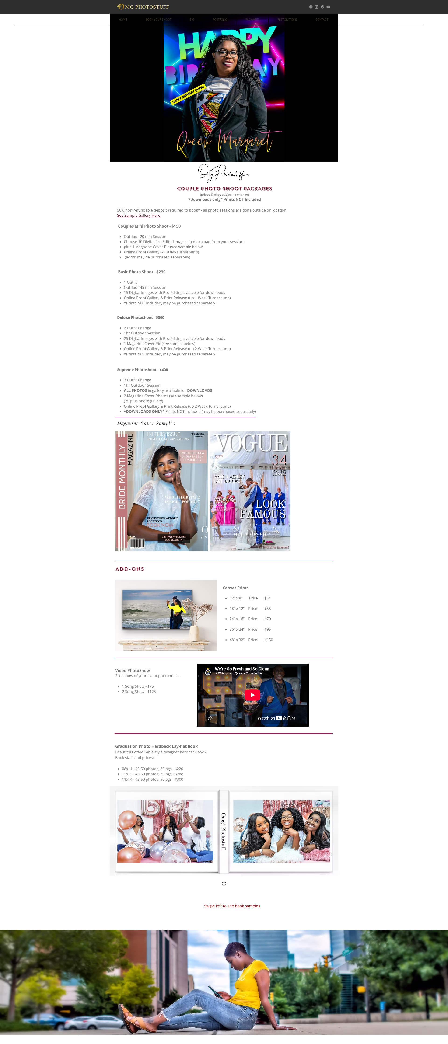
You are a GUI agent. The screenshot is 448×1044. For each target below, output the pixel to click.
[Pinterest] (322, 7)
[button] (224, 88)
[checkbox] (224, 884)
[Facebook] (311, 7)
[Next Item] (330, 854)
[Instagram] (317, 7)
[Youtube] (328, 7)
